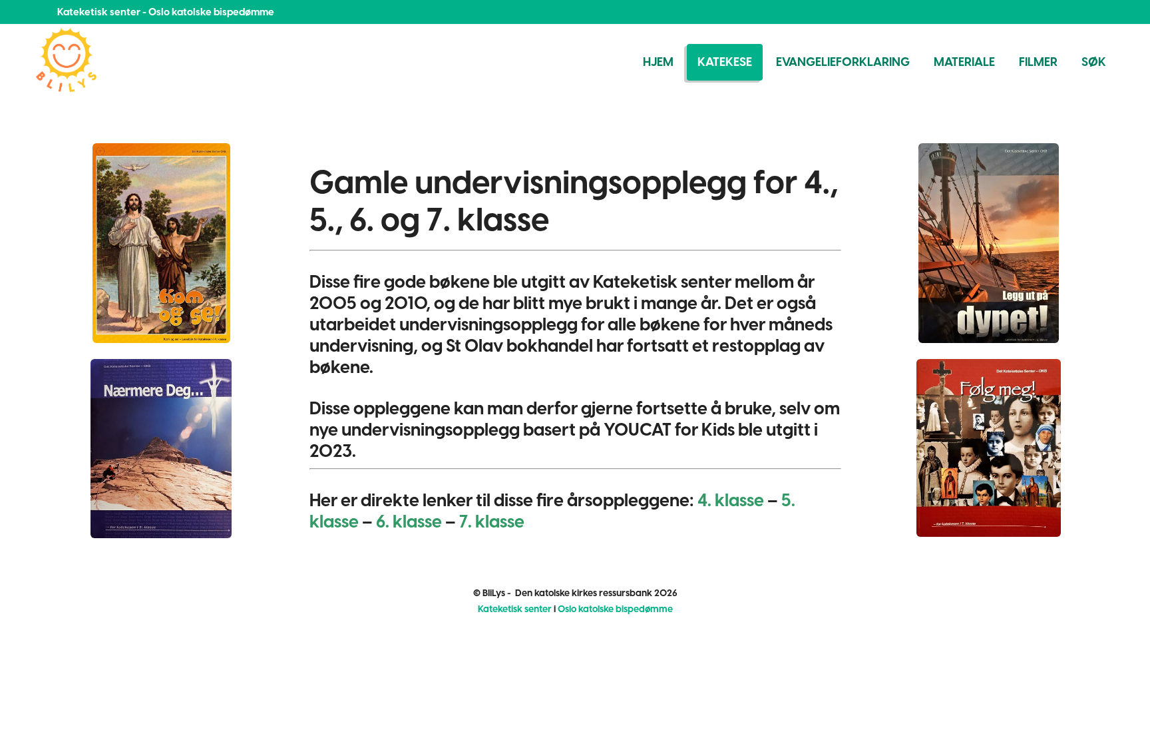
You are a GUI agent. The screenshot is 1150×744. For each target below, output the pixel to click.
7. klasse (491, 521)
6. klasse (409, 521)
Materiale (964, 62)
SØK (1093, 62)
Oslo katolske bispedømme (615, 609)
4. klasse (730, 500)
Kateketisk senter (515, 609)
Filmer (1038, 62)
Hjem (658, 62)
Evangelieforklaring (843, 62)
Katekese (724, 62)
